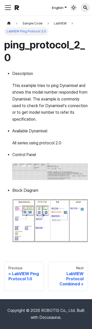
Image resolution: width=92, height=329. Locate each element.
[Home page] (9, 23)
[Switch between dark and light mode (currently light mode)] (74, 8)
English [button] (57, 8)
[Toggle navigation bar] (8, 7)
